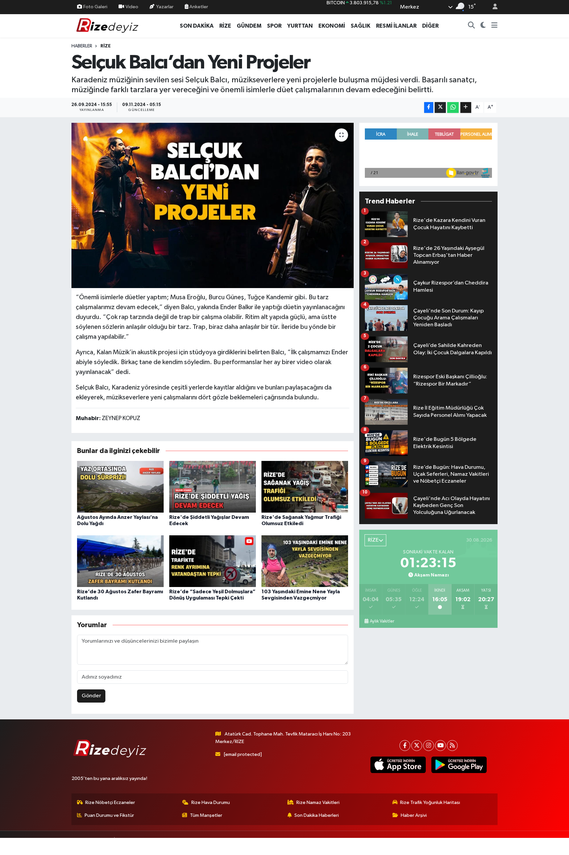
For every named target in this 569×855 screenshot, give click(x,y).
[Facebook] (404, 745)
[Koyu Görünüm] (483, 26)
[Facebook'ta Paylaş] (428, 107)
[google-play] (459, 765)
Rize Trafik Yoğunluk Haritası (430, 802)
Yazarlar (165, 6)
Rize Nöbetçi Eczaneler (110, 802)
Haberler (81, 46)
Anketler (198, 6)
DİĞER (430, 26)
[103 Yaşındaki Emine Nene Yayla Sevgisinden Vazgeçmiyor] (304, 561)
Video (131, 6)
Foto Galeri (95, 6)
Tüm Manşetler (206, 815)
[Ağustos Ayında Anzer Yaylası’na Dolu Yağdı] (120, 487)
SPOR (274, 26)
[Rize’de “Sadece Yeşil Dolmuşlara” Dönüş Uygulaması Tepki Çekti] (212, 561)
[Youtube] (440, 745)
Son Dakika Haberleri (316, 815)
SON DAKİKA (197, 26)
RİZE (225, 26)
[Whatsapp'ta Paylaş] (453, 107)
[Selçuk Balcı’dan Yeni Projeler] (212, 205)
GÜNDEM (249, 26)
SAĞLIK (360, 26)
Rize (105, 46)
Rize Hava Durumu (210, 802)
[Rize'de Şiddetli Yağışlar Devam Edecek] (212, 487)
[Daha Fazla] (465, 107)
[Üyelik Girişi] (492, 7)
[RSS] (452, 745)
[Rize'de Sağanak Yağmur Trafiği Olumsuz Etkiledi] (304, 487)
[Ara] (471, 26)
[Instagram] (428, 745)
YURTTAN (300, 26)
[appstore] (398, 765)
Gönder (91, 696)
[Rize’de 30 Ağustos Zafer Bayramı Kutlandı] (120, 561)
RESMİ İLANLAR (396, 26)
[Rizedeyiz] (108, 25)
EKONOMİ (331, 26)
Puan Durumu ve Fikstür (109, 815)
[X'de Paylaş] (440, 107)
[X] (416, 745)
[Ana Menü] (494, 26)
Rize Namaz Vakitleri (317, 802)
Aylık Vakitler (382, 621)
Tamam (491, 845)
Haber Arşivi (414, 815)
